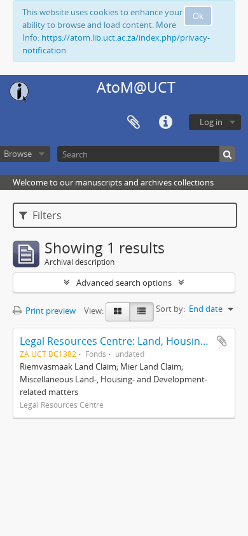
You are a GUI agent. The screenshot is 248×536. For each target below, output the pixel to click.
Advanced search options (124, 282)
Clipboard (133, 122)
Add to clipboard (222, 341)
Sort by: (170, 308)
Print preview (50, 310)
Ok (198, 16)
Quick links (165, 122)
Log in (211, 122)
